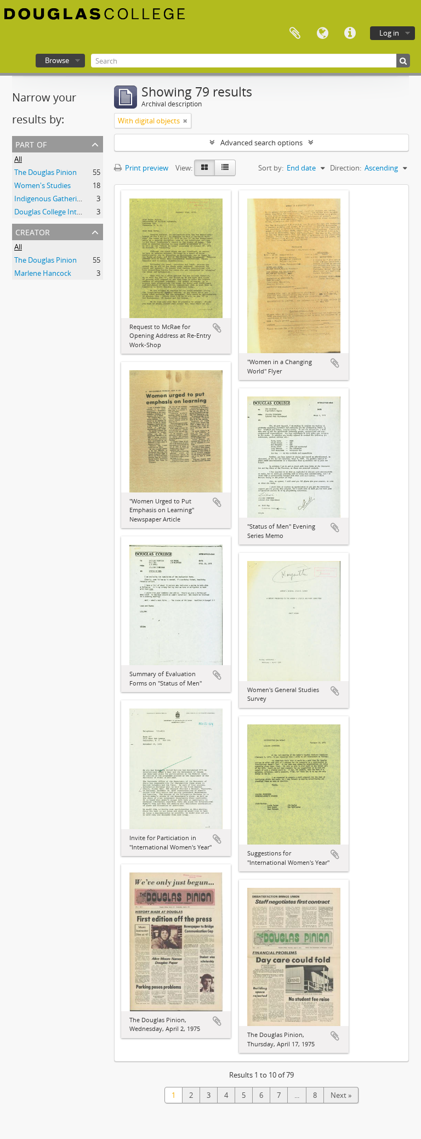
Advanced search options (261, 143)
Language (322, 33)
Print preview (145, 168)
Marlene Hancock (42, 273)
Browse (57, 60)
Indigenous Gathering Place (59, 198)
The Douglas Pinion (45, 172)
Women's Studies (42, 185)
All (18, 159)
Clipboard (295, 33)
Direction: (345, 168)
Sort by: (270, 168)
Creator (32, 231)
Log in (389, 33)
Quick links (349, 33)
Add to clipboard (217, 327)
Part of (31, 143)
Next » (341, 1095)
